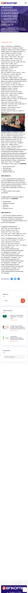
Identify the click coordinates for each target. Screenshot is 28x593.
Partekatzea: (5, 279)
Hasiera (3, 28)
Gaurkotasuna (21, 28)
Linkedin (18, 279)
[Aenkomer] (9, 3)
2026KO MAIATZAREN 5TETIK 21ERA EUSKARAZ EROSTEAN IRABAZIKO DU (17, 327)
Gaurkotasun (11, 28)
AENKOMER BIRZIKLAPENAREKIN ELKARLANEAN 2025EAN (17, 338)
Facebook (12, 279)
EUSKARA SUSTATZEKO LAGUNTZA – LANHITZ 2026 (16, 317)
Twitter (15, 279)
